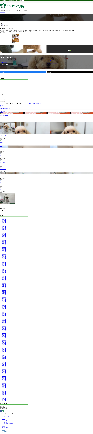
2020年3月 (4, 307)
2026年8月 (4, 218)
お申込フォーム (2, 12)
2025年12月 (4, 227)
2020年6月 (4, 304)
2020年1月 (4, 309)
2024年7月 (4, 247)
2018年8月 (4, 329)
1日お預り (5, 422)
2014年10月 (4, 383)
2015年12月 (4, 366)
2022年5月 (4, 277)
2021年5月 (4, 291)
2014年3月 (4, 391)
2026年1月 (4, 226)
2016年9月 (4, 356)
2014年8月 (4, 385)
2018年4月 (4, 334)
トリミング (6, 420)
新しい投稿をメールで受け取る (6, 99)
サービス (3, 419)
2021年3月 (4, 293)
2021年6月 (4, 290)
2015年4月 (4, 376)
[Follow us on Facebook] (1, 411)
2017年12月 (4, 338)
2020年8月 (4, 301)
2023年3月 (4, 265)
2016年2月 (4, 364)
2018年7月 (4, 330)
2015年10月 (4, 369)
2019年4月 (4, 320)
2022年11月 (4, 270)
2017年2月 (4, 350)
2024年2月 (4, 252)
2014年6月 (4, 387)
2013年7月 (4, 400)
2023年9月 (4, 258)
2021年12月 (4, 283)
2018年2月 (4, 336)
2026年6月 (4, 220)
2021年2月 (4, 294)
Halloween (2, 149)
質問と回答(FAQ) (5, 427)
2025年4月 (4, 236)
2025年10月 (4, 229)
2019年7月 (4, 316)
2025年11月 (4, 228)
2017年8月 (4, 343)
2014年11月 (4, 381)
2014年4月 (4, 390)
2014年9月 (4, 384)
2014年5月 (4, 388)
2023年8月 (4, 259)
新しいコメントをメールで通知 (6, 97)
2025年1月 (4, 240)
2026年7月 (4, 219)
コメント (2, 88)
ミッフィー (2, 162)
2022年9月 (4, 272)
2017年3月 (4, 349)
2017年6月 (4, 345)
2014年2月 (4, 392)
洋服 (0, 189)
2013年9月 (4, 398)
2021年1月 (4, 295)
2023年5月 (4, 263)
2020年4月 (4, 306)
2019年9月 (4, 314)
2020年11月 (4, 298)
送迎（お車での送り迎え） (8, 423)
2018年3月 (4, 335)
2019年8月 (4, 315)
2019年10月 (4, 313)
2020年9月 (4, 300)
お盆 (0, 182)
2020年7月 (4, 302)
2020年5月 (4, 305)
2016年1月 (4, 365)
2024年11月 (4, 242)
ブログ (3, 76)
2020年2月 (4, 308)
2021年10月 (4, 285)
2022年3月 (4, 279)
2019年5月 (4, 319)
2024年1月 (4, 254)
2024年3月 (4, 251)
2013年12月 (4, 394)
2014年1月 (4, 393)
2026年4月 (4, 222)
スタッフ (3, 417)
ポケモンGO (2, 155)
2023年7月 (4, 261)
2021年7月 (4, 288)
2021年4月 (4, 292)
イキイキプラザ (3, 169)
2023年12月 (4, 255)
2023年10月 (4, 257)
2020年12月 (4, 297)
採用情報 (3, 426)
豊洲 (1, 142)
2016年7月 (4, 358)
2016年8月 (4, 357)
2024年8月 (4, 245)
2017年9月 (4, 342)
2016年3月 (4, 363)
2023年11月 (4, 256)
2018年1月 (4, 337)
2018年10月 (4, 327)
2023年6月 (4, 262)
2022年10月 (4, 271)
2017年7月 (4, 344)
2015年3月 (4, 377)
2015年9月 (4, 370)
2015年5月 (4, 374)
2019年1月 (4, 323)
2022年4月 (4, 278)
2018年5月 (4, 333)
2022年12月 (4, 269)
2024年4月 (4, 250)
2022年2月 (4, 280)
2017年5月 (4, 347)
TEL (2, 432)
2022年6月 (4, 276)
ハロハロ (2, 175)
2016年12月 (4, 352)
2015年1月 (4, 379)
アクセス (3, 430)
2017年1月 (4, 351)
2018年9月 (4, 328)
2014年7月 (4, 386)
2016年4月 (4, 362)
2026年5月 (4, 221)
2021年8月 (4, 287)
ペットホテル (6, 421)
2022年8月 (4, 273)
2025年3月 (4, 237)
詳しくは (22, 0)
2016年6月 (4, 359)
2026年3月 (4, 223)
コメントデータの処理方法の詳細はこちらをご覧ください (32, 103)
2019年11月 (4, 312)
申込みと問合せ (4, 431)
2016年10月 (4, 355)
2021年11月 (4, 284)
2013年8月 (4, 399)
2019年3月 (4, 321)
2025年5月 (4, 235)
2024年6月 (4, 248)
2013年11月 (4, 395)
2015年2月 (4, 378)
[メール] (3, 411)
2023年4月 (4, 264)
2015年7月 (4, 372)
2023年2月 (4, 266)
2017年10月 (4, 341)
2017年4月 (4, 348)
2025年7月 (4, 233)
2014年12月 (4, 380)
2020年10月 (4, 299)
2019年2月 (4, 322)
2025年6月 (4, 234)
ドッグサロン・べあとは (6, 416)
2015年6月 (4, 373)
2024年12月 (4, 241)
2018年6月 (4, 331)
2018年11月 (4, 326)
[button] (23, 62)
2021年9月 (4, 286)
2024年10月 (4, 243)
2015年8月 (4, 371)
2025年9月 (4, 230)
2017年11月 (4, 340)
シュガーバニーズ (3, 135)
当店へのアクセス (5, 424)
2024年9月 (4, 244)
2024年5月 (4, 249)
